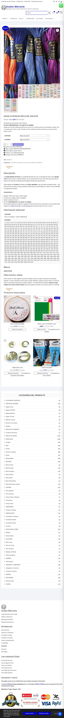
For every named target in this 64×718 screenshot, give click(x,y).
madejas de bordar (15, 206)
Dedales (8, 426)
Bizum (37, 684)
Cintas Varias (9, 503)
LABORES (8, 558)
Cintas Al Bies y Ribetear (12, 497)
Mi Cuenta (3, 649)
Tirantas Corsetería (11, 571)
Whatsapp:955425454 (7, 619)
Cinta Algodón (10, 490)
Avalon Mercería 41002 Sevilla (8, 1)
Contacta (13, 18)
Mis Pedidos (4, 651)
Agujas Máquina (10, 413)
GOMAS (8, 532)
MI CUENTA (39, 18)
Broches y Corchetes (11, 423)
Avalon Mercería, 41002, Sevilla (9, 614)
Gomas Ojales (10, 536)
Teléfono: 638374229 (6, 617)
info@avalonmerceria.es (37, 1)
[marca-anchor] (9, 167)
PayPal (42, 684)
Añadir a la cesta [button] (41, 329)
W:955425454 (27, 1)
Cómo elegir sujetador (6, 672)
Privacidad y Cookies (6, 635)
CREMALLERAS (10, 513)
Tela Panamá (9, 561)
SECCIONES (48, 18)
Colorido (7, 139)
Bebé (7, 445)
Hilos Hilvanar (10, 548)
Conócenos (30, 18)
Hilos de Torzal (10, 545)
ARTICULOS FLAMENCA (12, 429)
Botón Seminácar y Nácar (13, 484)
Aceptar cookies (29, 713)
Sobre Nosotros (5, 630)
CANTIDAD (7, 136)
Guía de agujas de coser (7, 663)
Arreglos (8, 442)
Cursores (8, 526)
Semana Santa (10, 581)
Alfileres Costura (10, 420)
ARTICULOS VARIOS (11, 436)
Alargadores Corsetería (12, 568)
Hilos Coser (9, 542)
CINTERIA (8, 487)
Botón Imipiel (9, 474)
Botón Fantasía (10, 471)
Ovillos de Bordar (10, 555)
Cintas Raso (9, 500)
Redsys (10, 684)
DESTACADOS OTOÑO (12, 529)
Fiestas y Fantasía (11, 452)
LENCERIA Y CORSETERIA (13, 565)
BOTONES (8, 461)
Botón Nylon (9, 478)
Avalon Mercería (15, 6)
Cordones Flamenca (11, 432)
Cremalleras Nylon (11, 523)
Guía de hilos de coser (6, 660)
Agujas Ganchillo (10, 410)
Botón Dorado (10, 468)
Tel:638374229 (19, 1)
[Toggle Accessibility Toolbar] (60, 714)
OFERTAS (39, 162)
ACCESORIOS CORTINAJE (13, 400)
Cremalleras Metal (11, 519)
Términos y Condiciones (7, 632)
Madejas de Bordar (23, 162)
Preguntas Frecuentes (7, 637)
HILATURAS (13, 162)
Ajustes (56, 713)
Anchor (6, 181)
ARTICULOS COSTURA (12, 403)
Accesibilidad (4, 643)
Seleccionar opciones (17, 329)
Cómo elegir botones (6, 668)
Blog (21, 18)
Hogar (7, 455)
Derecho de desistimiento (7, 640)
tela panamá (26, 206)
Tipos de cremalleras (6, 665)
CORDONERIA (9, 507)
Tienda (4, 18)
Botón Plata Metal (11, 481)
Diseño (8, 449)
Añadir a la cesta (18, 144)
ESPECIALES (9, 439)
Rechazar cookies (43, 713)
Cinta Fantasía (10, 494)
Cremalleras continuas (12, 516)
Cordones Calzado (11, 510)
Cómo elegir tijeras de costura (8, 670)
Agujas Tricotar (10, 416)
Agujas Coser (9, 407)
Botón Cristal (9, 465)
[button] (57, 30)
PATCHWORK (9, 577)
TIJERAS (8, 584)
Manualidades (32, 162)
